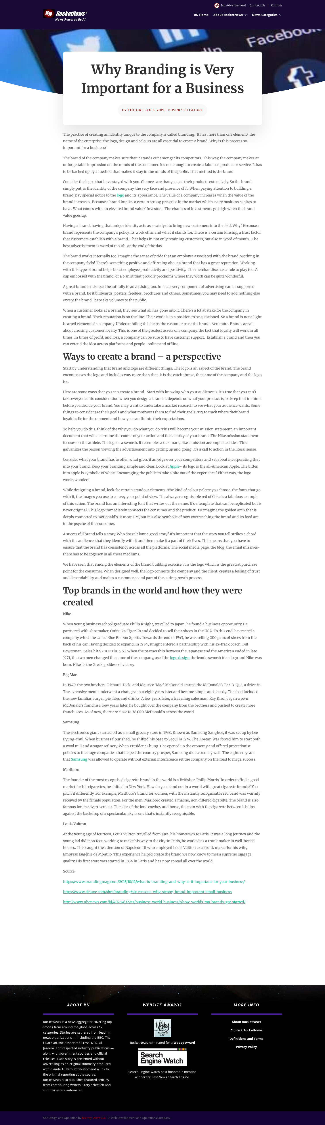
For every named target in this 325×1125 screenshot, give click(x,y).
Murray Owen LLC (94, 1118)
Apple (174, 466)
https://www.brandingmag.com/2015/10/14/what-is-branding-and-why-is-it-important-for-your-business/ (154, 881)
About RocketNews (228, 15)
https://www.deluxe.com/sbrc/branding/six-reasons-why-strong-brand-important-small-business (147, 892)
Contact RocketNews (246, 1030)
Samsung (79, 759)
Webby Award (184, 1042)
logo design (180, 657)
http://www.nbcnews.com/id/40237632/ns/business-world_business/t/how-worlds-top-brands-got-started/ (154, 902)
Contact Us (258, 5)
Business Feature (185, 110)
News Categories (264, 15)
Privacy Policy (246, 1047)
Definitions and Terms (246, 1038)
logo (121, 195)
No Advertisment (233, 5)
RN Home (201, 15)
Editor (134, 110)
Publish (276, 5)
